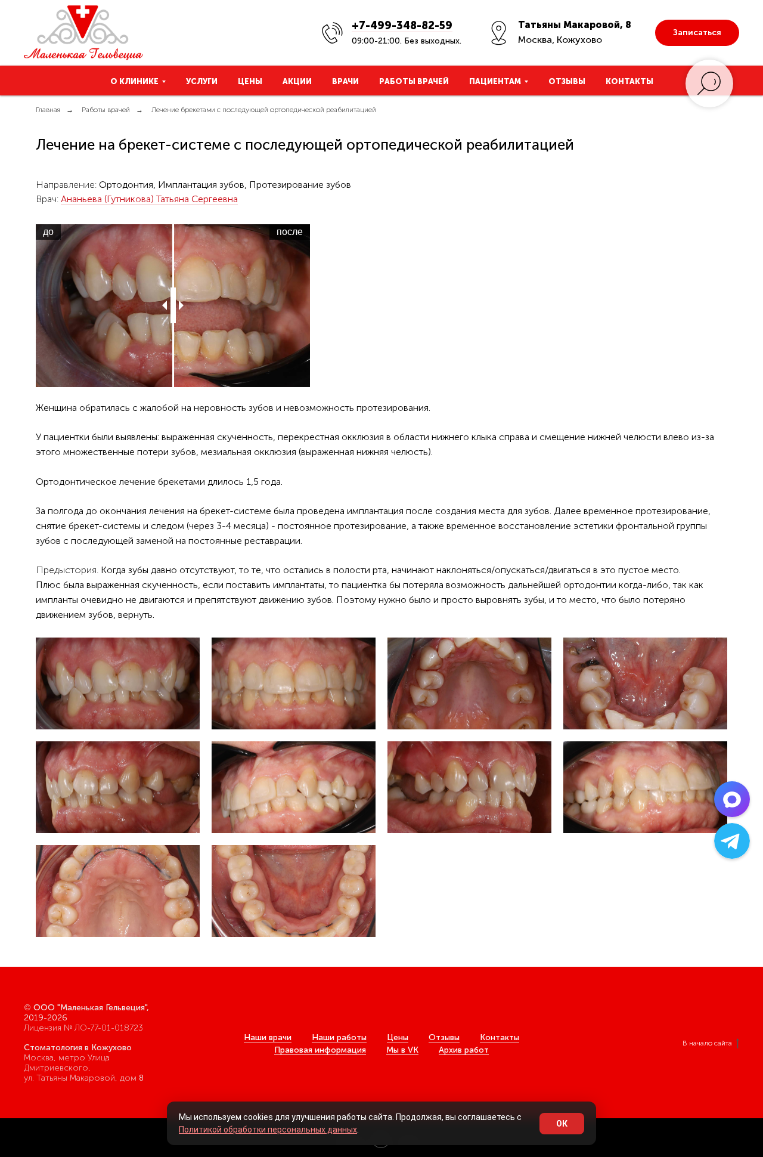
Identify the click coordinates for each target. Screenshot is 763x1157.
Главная (48, 110)
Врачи (345, 81)
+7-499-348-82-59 (402, 25)
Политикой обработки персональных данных (268, 1129)
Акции (297, 81)
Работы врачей (414, 81)
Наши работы (339, 1037)
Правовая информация (320, 1050)
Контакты (629, 81)
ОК (561, 1123)
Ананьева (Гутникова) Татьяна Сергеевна (149, 199)
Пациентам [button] (495, 81)
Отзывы (566, 81)
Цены (250, 81)
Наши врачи (267, 1037)
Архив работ (464, 1050)
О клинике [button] (134, 81)
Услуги (202, 81)
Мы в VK (402, 1050)
